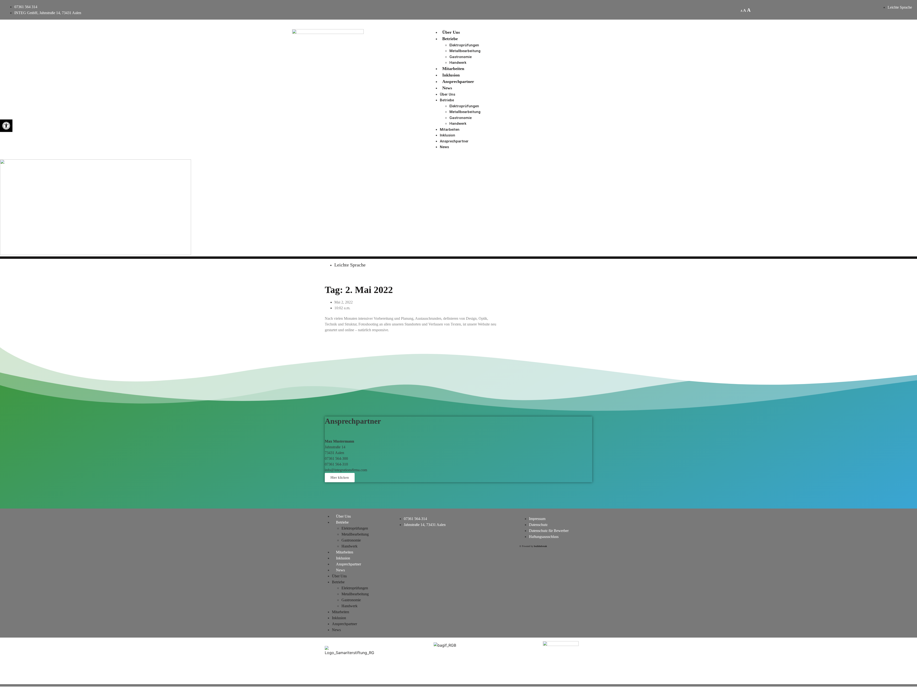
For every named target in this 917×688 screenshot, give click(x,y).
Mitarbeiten (453, 68)
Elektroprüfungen (464, 45)
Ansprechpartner (458, 81)
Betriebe (450, 38)
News (447, 88)
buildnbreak (540, 546)
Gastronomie (460, 57)
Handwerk (457, 62)
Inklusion (451, 75)
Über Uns (451, 32)
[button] (6, 125)
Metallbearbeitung (464, 51)
